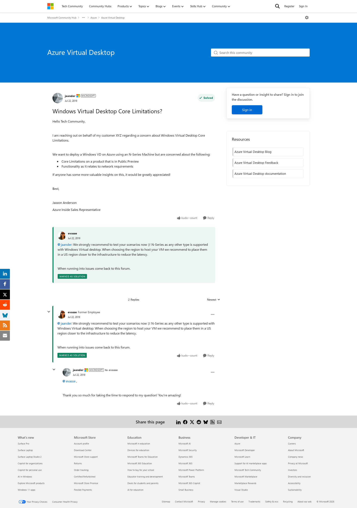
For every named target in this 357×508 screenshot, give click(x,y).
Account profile (81, 443)
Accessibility (294, 483)
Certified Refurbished (84, 476)
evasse (72, 233)
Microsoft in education (138, 443)
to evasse (111, 370)
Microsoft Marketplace (245, 476)
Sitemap (166, 501)
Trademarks (254, 501)
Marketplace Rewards (245, 483)
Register (289, 6)
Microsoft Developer (244, 450)
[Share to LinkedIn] (178, 421)
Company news (295, 456)
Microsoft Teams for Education (142, 456)
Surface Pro (23, 443)
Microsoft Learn (242, 456)
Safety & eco (271, 501)
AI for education (135, 489)
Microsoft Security (187, 450)
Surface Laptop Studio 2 (30, 456)
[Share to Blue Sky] (205, 421)
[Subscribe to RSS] (212, 421)
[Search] (277, 6)
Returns (78, 463)
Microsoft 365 (185, 463)
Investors (292, 469)
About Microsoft (296, 450)
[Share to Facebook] (185, 421)
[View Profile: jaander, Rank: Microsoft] (57, 98)
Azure (93, 17)
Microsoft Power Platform (191, 469)
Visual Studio (241, 489)
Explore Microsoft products (31, 483)
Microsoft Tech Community (247, 469)
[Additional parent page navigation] (83, 17)
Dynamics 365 (185, 456)
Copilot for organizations (30, 463)
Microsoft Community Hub (61, 17)
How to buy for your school (140, 469)
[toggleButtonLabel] (307, 17)
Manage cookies (218, 501)
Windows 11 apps (26, 489)
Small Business (185, 489)
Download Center (83, 450)
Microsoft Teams (186, 476)
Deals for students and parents (142, 483)
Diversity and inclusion (299, 476)
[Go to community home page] (50, 6)
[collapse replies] (48, 311)
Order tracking (81, 469)
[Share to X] (192, 421)
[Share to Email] (219, 421)
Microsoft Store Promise (86, 483)
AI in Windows (25, 476)
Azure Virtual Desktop (113, 17)
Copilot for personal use (30, 469)
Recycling (288, 501)
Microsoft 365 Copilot (189, 483)
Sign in (247, 110)
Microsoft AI (184, 443)
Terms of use (237, 501)
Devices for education (138, 450)
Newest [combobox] (213, 300)
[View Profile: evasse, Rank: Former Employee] (61, 314)
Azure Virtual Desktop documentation (260, 173)
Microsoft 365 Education (139, 463)
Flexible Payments (83, 489)
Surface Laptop (25, 450)
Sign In (303, 6)
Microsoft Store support (86, 456)
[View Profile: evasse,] (62, 236)
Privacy (201, 501)
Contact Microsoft (184, 501)
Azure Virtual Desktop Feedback (256, 163)
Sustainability (295, 489)
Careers (292, 443)
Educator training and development (145, 476)
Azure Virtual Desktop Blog (252, 152)
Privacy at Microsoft (298, 463)
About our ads (305, 501)
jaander (70, 96)
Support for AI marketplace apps (250, 463)
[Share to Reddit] (199, 421)
